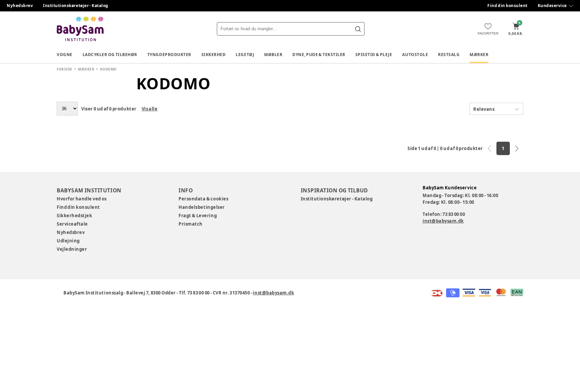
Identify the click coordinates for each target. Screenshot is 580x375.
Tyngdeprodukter (169, 54)
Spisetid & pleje (373, 54)
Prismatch (191, 224)
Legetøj (245, 54)
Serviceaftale (72, 224)
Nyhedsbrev (20, 5)
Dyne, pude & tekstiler (318, 54)
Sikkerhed (213, 54)
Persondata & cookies (203, 199)
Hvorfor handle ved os (82, 199)
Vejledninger (72, 249)
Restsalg (449, 54)
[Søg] (357, 28)
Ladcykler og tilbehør (110, 54)
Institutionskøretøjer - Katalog (75, 5)
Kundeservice (552, 5)
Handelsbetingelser (202, 207)
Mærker (479, 54)
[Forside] (80, 28)
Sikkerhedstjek (74, 216)
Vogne (64, 54)
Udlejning (68, 241)
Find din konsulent (507, 5)
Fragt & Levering (198, 216)
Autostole (415, 54)
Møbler (273, 54)
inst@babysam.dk (443, 221)
